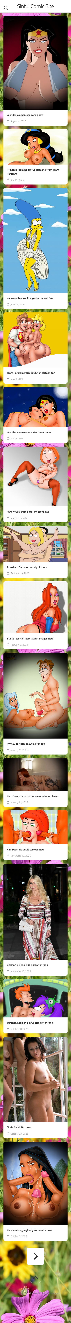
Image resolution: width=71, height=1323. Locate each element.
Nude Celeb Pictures (19, 1127)
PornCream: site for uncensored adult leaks (32, 796)
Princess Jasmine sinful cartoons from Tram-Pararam (33, 171)
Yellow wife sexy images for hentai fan (30, 298)
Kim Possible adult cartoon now (25, 849)
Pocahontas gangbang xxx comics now (29, 1230)
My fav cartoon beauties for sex (26, 743)
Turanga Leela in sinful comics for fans (30, 1022)
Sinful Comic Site (35, 6)
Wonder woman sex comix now (25, 115)
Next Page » (35, 1256)
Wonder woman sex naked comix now (29, 432)
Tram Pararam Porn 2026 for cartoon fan (31, 373)
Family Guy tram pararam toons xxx (28, 511)
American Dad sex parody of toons (27, 567)
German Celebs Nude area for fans (27, 965)
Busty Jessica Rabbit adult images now (30, 638)
